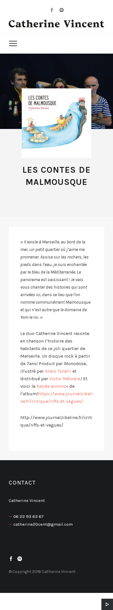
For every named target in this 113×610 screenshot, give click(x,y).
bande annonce (52, 386)
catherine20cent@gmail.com (43, 524)
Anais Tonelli (58, 371)
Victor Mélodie (64, 378)
